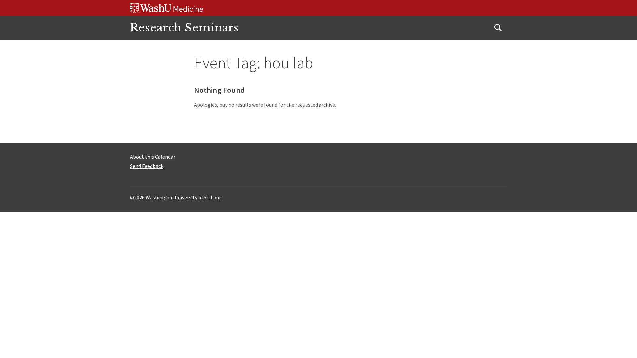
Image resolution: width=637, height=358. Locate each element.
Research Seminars (184, 27)
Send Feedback (146, 166)
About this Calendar (152, 156)
